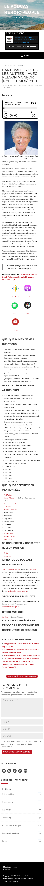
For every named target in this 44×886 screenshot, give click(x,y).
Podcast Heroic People (23, 85)
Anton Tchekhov (9, 498)
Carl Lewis (7, 507)
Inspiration (7, 85)
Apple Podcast (24, 274)
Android (24, 277)
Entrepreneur (7, 802)
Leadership (6, 817)
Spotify (17, 277)
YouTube (34, 274)
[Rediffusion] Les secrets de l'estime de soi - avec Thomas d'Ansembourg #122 (25, 39)
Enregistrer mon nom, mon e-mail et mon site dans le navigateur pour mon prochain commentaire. (21, 744)
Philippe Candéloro (10, 509)
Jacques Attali (9, 533)
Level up (5, 617)
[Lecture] (9, 46)
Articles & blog (8, 794)
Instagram (7, 556)
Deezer (27, 313)
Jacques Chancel (10, 536)
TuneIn (16, 279)
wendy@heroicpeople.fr (10, 606)
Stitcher (10, 279)
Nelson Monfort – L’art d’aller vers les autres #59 (22, 655)
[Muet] (28, 46)
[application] (22, 46)
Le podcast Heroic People (11, 569)
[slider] (33, 46)
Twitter (6, 553)
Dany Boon (8, 539)
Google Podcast (8, 277)
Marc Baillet (10, 65)
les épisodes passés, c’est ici (17, 591)
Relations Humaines (10, 833)
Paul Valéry (8, 495)
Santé (4, 841)
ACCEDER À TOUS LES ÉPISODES (22, 676)
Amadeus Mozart (10, 504)
